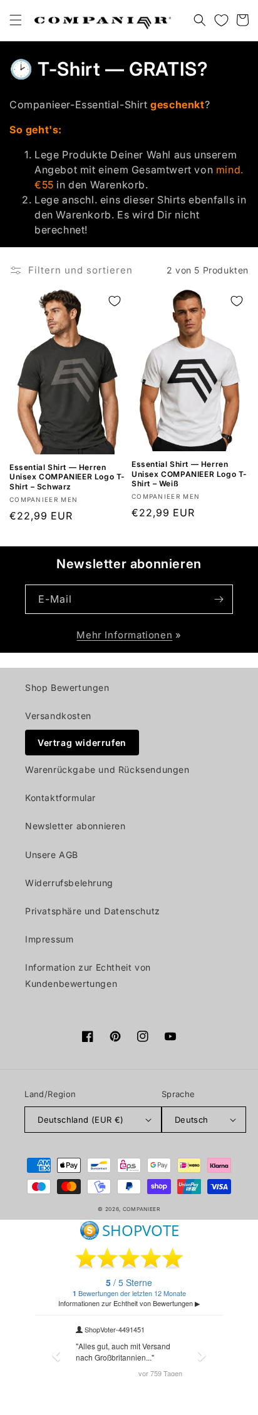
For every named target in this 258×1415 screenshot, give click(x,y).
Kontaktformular (60, 797)
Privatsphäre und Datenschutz (92, 911)
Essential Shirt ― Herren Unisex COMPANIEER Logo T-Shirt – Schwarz (67, 476)
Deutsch (192, 1120)
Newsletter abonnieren (75, 825)
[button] (15, 20)
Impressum (49, 939)
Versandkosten (58, 715)
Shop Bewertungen (67, 687)
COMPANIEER (141, 1209)
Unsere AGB (51, 854)
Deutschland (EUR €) (81, 1120)
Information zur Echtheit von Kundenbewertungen (88, 975)
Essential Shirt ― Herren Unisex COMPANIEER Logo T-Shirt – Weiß (189, 473)
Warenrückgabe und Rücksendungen (107, 769)
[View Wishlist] (221, 20)
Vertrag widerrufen (82, 742)
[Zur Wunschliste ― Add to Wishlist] (114, 301)
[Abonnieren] (218, 599)
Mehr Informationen (124, 635)
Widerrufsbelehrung (69, 882)
